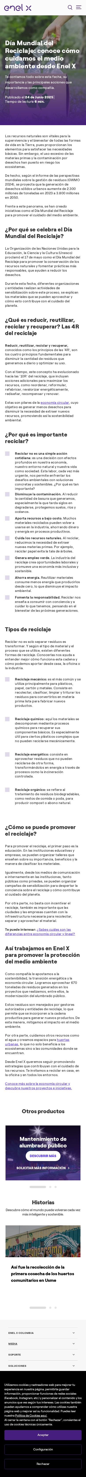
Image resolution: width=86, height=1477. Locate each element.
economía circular (55, 403)
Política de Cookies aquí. (31, 1415)
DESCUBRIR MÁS (43, 1156)
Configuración (43, 1449)
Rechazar (43, 1464)
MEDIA (12, 1343)
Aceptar (43, 1435)
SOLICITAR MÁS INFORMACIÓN (41, 1168)
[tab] (41, 1333)
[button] (38, 1187)
